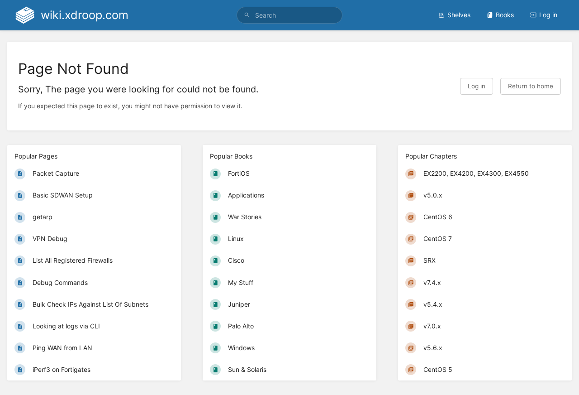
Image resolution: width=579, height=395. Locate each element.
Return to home (530, 86)
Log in (548, 15)
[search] (289, 15)
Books (505, 15)
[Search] (247, 15)
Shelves (458, 15)
